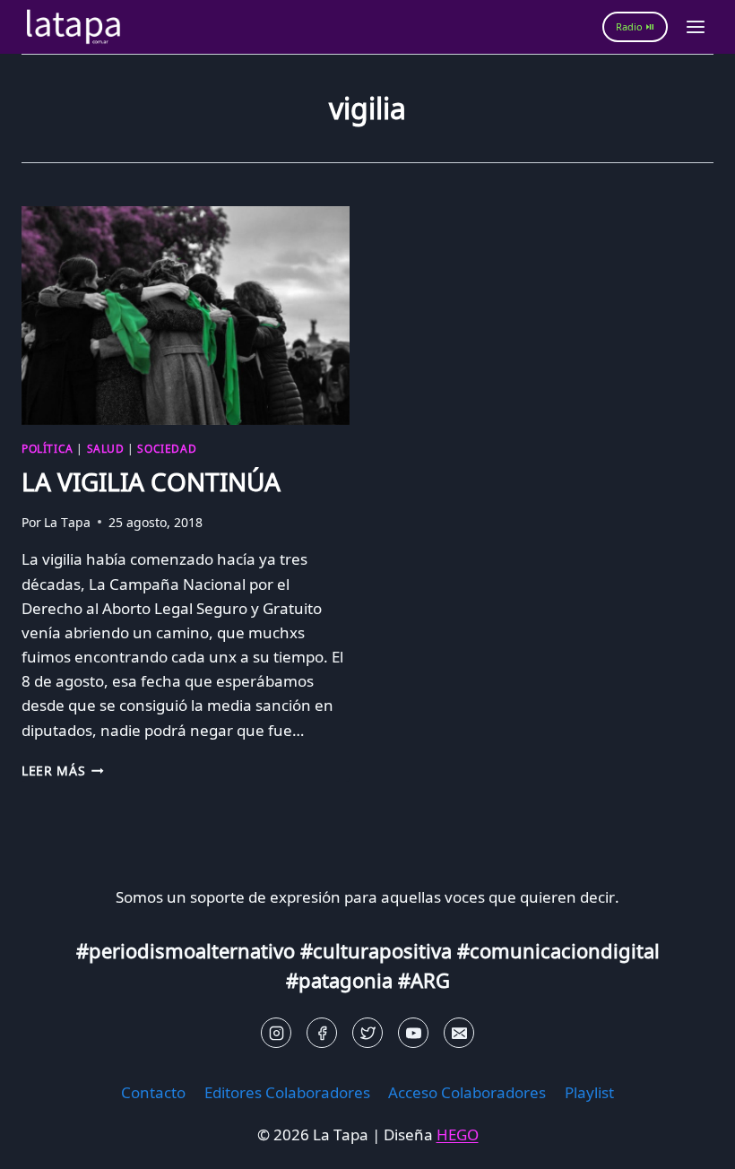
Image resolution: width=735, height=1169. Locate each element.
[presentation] (186, 315)
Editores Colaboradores (287, 1092)
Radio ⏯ (635, 26)
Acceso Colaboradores (467, 1092)
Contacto (153, 1092)
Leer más (63, 770)
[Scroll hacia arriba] (45, 1141)
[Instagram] (276, 1032)
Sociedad (166, 448)
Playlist (589, 1092)
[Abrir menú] (695, 26)
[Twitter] (367, 1032)
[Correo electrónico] (459, 1032)
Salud (106, 448)
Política (48, 448)
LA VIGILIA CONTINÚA (151, 481)
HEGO (458, 1134)
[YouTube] (413, 1032)
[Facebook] (322, 1032)
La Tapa (67, 522)
